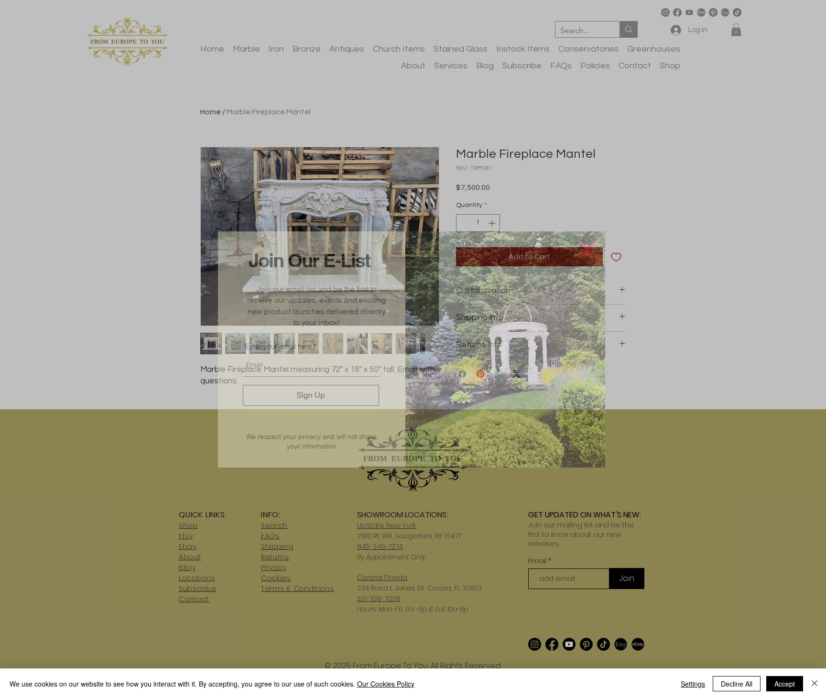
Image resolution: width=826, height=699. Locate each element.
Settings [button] (693, 683)
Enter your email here (278, 346)
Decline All (736, 683)
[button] (587, 249)
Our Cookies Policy (385, 683)
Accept (784, 683)
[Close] (814, 683)
